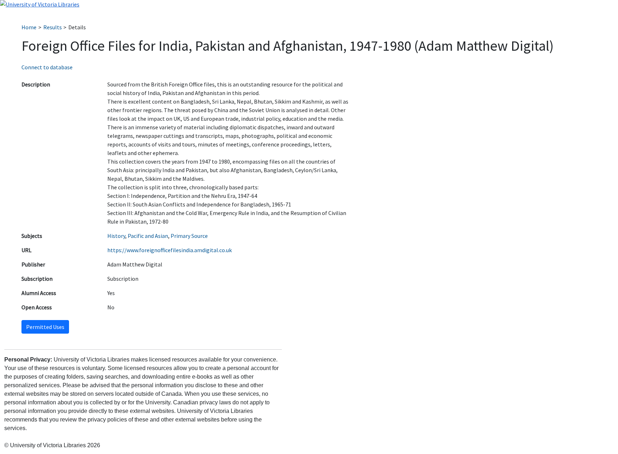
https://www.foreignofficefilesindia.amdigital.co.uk (169, 250)
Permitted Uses (45, 326)
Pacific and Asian (148, 235)
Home (28, 27)
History (116, 235)
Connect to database (47, 67)
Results (52, 27)
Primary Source (189, 235)
